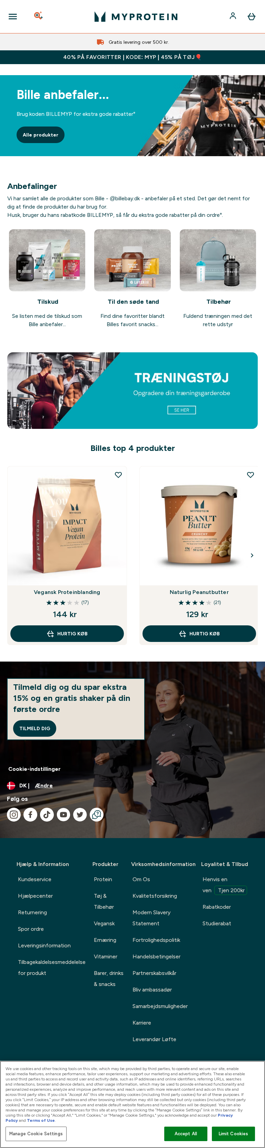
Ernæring (105, 940)
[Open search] (39, 16)
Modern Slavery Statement (151, 917)
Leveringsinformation (44, 945)
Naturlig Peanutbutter (199, 592)
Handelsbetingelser (156, 956)
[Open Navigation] (12, 16)
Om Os (141, 879)
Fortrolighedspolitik (156, 940)
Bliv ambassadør (152, 990)
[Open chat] (97, 815)
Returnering (32, 912)
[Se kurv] (251, 16)
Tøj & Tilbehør (104, 901)
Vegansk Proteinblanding (67, 592)
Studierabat (217, 923)
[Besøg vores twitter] (80, 815)
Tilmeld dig (34, 728)
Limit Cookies (233, 1133)
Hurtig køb (72, 633)
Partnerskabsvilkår (154, 973)
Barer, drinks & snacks (109, 978)
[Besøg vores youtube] (63, 815)
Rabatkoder (217, 907)
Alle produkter (40, 135)
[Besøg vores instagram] (14, 815)
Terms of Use (41, 1120)
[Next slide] (252, 555)
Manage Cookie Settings (36, 1133)
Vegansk (104, 923)
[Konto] (233, 16)
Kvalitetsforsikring (154, 896)
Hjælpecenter (35, 896)
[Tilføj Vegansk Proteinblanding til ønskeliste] (118, 475)
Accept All (186, 1133)
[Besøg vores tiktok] (47, 815)
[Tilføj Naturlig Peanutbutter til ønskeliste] (250, 475)
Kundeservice (34, 879)
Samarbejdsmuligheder (160, 1006)
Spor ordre (31, 929)
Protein (103, 879)
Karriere (141, 1023)
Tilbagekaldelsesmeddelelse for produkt (52, 967)
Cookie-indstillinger (34, 769)
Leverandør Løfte (154, 1039)
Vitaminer (105, 956)
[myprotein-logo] (136, 16)
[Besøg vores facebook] (30, 815)
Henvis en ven (224, 884)
